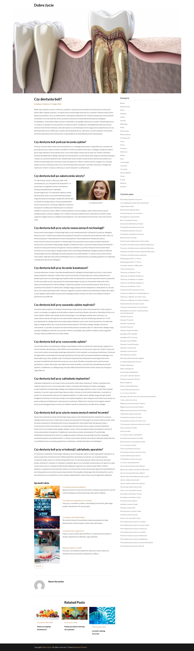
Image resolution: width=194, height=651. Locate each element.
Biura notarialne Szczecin (129, 220)
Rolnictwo (123, 152)
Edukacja (123, 114)
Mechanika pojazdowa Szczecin (131, 199)
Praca (122, 141)
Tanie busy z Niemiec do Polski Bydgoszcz (134, 293)
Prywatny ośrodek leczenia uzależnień (133, 255)
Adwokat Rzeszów (126, 327)
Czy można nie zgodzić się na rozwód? (77, 500)
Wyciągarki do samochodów (130, 217)
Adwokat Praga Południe (129, 330)
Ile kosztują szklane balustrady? (131, 487)
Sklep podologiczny (127, 369)
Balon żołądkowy (126, 382)
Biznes (122, 103)
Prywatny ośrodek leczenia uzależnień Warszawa (137, 245)
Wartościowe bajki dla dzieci (130, 210)
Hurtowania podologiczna (129, 372)
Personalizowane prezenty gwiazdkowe (134, 539)
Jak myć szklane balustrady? (130, 480)
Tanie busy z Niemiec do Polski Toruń (133, 297)
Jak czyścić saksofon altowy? (130, 376)
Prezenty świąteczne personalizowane (133, 535)
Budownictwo (125, 107)
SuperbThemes (81, 647)
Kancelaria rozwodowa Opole (130, 497)
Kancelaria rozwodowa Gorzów (131, 494)
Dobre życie (44, 5)
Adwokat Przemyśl (126, 320)
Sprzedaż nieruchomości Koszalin (131, 438)
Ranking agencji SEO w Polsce (130, 258)
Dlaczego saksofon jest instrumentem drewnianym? (138, 396)
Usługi (122, 180)
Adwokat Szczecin (126, 316)
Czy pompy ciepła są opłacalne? (131, 435)
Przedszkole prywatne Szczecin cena (133, 421)
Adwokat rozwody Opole (129, 504)
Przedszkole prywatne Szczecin (131, 417)
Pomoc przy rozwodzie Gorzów (131, 490)
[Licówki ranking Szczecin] (102, 615)
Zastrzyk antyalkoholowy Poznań (131, 224)
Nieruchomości (125, 134)
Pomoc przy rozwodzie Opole (130, 518)
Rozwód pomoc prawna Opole (130, 511)
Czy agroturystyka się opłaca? (74, 487)
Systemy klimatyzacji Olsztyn (130, 456)
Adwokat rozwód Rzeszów (129, 344)
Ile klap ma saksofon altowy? (130, 379)
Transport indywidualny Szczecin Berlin (133, 307)
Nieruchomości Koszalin (128, 238)
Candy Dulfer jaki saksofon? (129, 389)
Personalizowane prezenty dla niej (132, 546)
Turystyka (123, 169)
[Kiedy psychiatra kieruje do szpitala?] (75, 613)
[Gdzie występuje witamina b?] (47, 613)
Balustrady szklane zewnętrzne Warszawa (134, 469)
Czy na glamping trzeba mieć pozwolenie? (134, 203)
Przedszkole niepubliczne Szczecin (132, 227)
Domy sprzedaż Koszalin (128, 428)
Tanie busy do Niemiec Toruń (130, 272)
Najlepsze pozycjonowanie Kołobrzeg (133, 410)
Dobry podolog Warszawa (129, 386)
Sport (122, 159)
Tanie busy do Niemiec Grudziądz (131, 279)
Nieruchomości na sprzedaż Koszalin (132, 442)
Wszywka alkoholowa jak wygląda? (132, 358)
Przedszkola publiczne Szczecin (131, 231)
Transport (123, 166)
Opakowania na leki (127, 206)
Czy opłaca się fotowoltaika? (74, 517)
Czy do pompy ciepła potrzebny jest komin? (135, 424)
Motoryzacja (124, 131)
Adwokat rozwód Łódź (128, 348)
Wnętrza (123, 183)
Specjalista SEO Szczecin (129, 337)
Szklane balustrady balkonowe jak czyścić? (134, 476)
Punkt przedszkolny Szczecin (130, 449)
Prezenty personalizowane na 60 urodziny (134, 241)
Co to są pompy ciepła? (128, 445)
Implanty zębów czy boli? (72, 548)
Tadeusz (39, 104)
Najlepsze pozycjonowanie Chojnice (132, 403)
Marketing (123, 124)
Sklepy (122, 155)
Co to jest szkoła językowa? (129, 462)
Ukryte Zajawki (125, 173)
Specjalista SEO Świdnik (128, 334)
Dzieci (122, 110)
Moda (122, 127)
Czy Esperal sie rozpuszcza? (73, 531)
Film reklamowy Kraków (128, 355)
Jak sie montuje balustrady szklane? (132, 466)
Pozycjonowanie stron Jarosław (131, 213)
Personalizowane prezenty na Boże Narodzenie (136, 542)
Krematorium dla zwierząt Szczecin (132, 290)
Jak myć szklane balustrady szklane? (132, 483)
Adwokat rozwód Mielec (128, 341)
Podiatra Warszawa (127, 365)
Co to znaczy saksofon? (128, 393)
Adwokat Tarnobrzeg (127, 323)
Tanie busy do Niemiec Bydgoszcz (132, 276)
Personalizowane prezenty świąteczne (133, 529)
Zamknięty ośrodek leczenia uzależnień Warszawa (137, 251)
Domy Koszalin (125, 431)
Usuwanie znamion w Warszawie (131, 265)
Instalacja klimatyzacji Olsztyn (130, 362)
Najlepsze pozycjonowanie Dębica (132, 407)
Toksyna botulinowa (127, 269)
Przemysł (123, 148)
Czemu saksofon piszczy (128, 400)
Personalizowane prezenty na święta (133, 522)
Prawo (122, 145)
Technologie (124, 162)
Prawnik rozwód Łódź (127, 508)
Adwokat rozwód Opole (128, 351)
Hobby (122, 117)
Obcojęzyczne (125, 138)
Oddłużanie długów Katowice (130, 414)
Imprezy (123, 120)
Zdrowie (39, 566)
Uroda (122, 176)
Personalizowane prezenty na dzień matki (134, 525)
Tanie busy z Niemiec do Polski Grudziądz (134, 300)
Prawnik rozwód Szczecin (129, 515)
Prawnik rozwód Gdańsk (128, 501)
